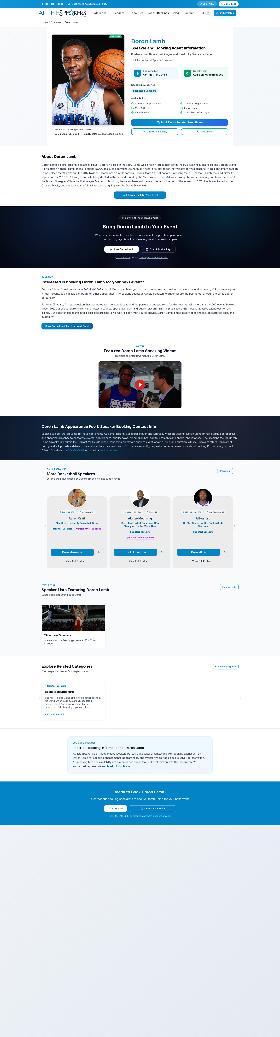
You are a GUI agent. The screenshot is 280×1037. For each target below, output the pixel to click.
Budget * (146, 515)
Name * (87, 491)
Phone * (87, 503)
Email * (145, 491)
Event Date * (89, 528)
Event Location (91, 515)
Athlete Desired (149, 528)
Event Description (92, 540)
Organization (148, 503)
